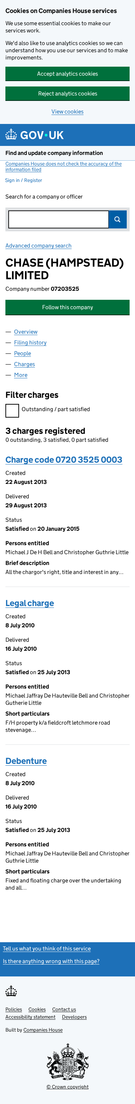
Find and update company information (54, 153)
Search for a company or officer (44, 196)
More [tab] (20, 374)
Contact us (64, 1009)
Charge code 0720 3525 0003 (63, 459)
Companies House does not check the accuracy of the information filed (63, 166)
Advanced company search (38, 245)
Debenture (26, 761)
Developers (74, 1017)
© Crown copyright (67, 1086)
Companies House (43, 1030)
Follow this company (67, 307)
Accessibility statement (30, 1017)
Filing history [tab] (30, 342)
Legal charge (29, 603)
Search (118, 219)
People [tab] (22, 353)
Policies (13, 1009)
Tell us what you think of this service (47, 948)
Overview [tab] (25, 331)
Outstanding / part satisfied (56, 409)
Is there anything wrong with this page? (51, 961)
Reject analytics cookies (67, 93)
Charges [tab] (24, 364)
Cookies (37, 1009)
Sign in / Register (23, 180)
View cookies (67, 111)
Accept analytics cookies (67, 73)
